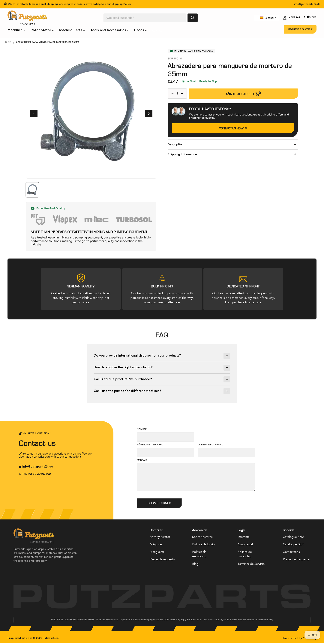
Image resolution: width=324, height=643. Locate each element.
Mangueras (157, 552)
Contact (158, 30)
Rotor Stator (41, 30)
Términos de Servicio (251, 564)
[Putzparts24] (34, 538)
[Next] (148, 113)
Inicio (8, 42)
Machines (16, 30)
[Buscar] (193, 17)
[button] (268, 18)
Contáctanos (291, 552)
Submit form (158, 503)
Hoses (139, 30)
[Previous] (34, 113)
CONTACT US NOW (231, 128)
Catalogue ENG (293, 537)
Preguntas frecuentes (296, 559)
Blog (195, 564)
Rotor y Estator (160, 537)
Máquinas (156, 544)
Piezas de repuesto (162, 559)
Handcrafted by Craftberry (299, 638)
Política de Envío (203, 544)
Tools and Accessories (108, 30)
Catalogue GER (293, 544)
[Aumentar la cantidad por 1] (183, 93)
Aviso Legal (245, 544)
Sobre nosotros (202, 537)
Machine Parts (71, 30)
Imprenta (244, 537)
